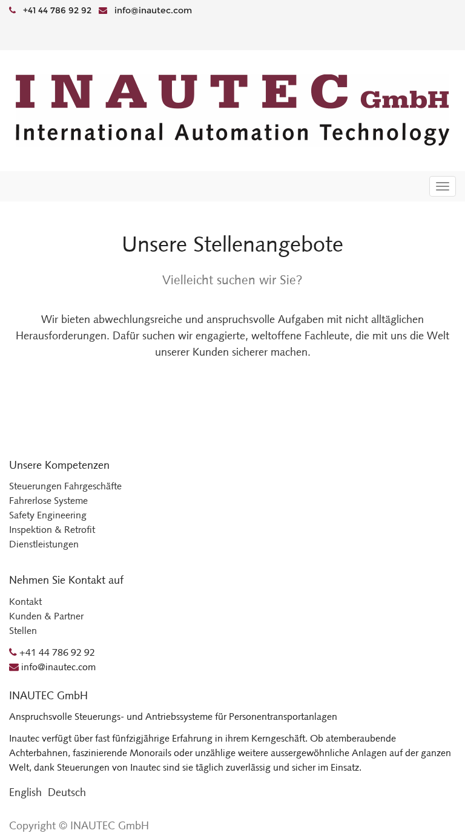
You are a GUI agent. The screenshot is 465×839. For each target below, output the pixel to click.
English (25, 792)
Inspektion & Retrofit (52, 529)
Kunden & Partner (46, 616)
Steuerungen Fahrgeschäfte (65, 486)
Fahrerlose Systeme (48, 500)
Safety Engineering (48, 515)
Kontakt (25, 601)
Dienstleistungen (44, 544)
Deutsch (67, 792)
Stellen (23, 630)
